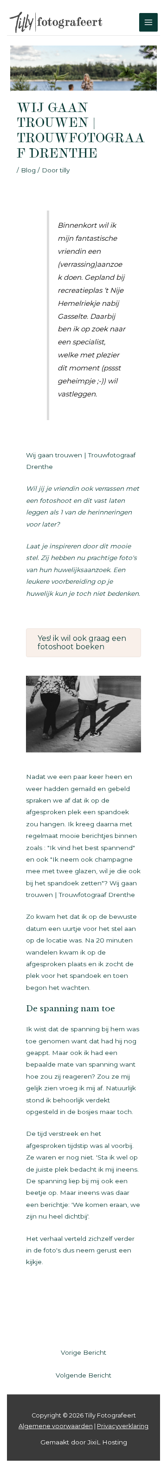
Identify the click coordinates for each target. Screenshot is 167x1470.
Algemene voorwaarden (56, 1426)
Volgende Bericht (83, 1375)
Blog (28, 170)
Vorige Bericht (83, 1352)
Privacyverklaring (122, 1426)
